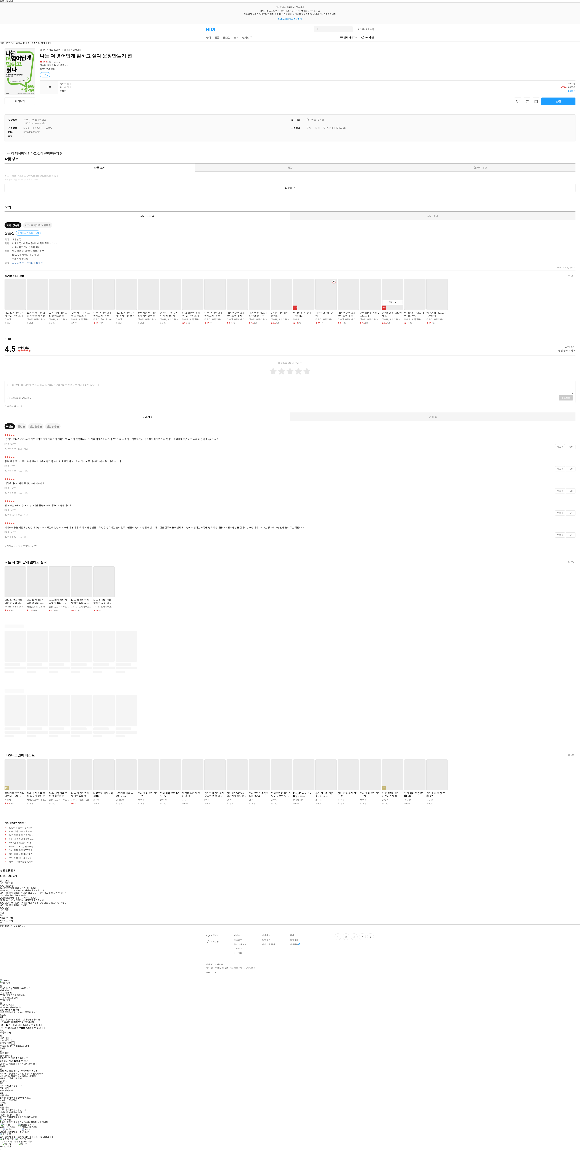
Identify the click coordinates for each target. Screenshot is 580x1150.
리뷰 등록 (565, 398)
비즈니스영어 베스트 (14, 822)
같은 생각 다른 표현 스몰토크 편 (80, 314)
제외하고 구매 (6, 918)
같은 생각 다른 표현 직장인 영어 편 (36, 314)
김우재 (185, 799)
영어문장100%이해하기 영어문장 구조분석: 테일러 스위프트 (236, 795)
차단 (26, 448)
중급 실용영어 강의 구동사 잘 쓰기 (14, 314)
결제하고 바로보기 (8, 1063)
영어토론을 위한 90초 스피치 (369, 314)
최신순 (9, 426)
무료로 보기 (5, 1046)
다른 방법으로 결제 (9, 997)
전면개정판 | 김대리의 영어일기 (169, 314)
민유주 (385, 799)
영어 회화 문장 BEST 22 (435, 795)
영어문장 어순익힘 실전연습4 (259, 795)
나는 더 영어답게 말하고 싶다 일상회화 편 (102, 314)
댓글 (560, 447)
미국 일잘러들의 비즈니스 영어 (390, 795)
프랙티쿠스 (45, 68)
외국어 (43, 49)
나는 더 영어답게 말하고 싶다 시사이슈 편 (236, 314)
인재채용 (294, 944)
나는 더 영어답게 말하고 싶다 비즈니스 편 (14, 601)
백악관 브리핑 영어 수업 (191, 795)
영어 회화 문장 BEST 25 (347, 795)
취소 (2, 912)
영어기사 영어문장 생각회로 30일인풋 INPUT (214, 795)
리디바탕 (238, 952)
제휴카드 (238, 940)
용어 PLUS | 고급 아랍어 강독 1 (324, 795)
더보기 (571, 275)
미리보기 (20, 101)
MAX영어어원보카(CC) (103, 795)
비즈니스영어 (55, 49)
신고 (20, 448)
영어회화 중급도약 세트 (392, 314)
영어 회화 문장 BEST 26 (147, 795)
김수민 (274, 799)
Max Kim (120, 799)
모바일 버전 (5, 1146)
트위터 (30, 263)
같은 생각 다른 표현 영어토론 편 (58, 314)
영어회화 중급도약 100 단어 (436, 314)
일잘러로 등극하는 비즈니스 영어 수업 (14, 795)
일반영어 (77, 49)
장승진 (43, 65)
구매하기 (13, 1100)
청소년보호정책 (236, 968)
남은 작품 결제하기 (9, 1012)
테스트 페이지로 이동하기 (290, 19)
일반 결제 (17, 1078)
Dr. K (206, 799)
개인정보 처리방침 (221, 968)
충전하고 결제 (6, 1078)
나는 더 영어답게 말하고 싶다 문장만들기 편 (347, 314)
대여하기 (4, 1100)
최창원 (96, 799)
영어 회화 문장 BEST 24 (369, 795)
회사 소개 (294, 940)
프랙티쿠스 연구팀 (55, 65)
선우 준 (141, 799)
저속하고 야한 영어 (324, 314)
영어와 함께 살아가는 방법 (302, 314)
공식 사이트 (18, 263)
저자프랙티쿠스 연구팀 (38, 225)
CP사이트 (238, 948)
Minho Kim (298, 799)
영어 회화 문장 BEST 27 (169, 795)
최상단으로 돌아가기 (16, 925)
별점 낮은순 (53, 426)
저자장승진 (13, 225)
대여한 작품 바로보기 (27, 1012)
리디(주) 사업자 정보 (214, 964)
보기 (2, 1088)
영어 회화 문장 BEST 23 (413, 795)
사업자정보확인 (249, 968)
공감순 (21, 426)
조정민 (318, 799)
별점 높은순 (35, 426)
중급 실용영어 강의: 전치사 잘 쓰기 (125, 314)
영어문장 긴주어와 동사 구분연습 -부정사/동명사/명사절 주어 (281, 795)
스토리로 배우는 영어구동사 (124, 795)
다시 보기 (15, 1114)
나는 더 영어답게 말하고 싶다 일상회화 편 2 (213, 314)
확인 (2, 1030)
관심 (46, 75)
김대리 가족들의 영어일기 (279, 314)
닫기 (7, 1088)
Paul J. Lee (106, 319)
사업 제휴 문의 (268, 944)
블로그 (39, 263)
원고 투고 (266, 940)
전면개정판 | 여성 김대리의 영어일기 (148, 314)
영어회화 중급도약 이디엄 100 (414, 314)
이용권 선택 (5, 1043)
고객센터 (214, 935)
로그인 (366, 29)
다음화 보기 (5, 1114)
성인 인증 (4, 907)
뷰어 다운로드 (240, 944)
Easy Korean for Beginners (302, 795)
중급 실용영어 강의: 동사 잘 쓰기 (191, 314)
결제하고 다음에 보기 (27, 1063)
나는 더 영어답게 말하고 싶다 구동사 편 (258, 314)
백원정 (8, 799)
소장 (558, 101)
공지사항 (214, 942)
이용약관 (209, 968)
